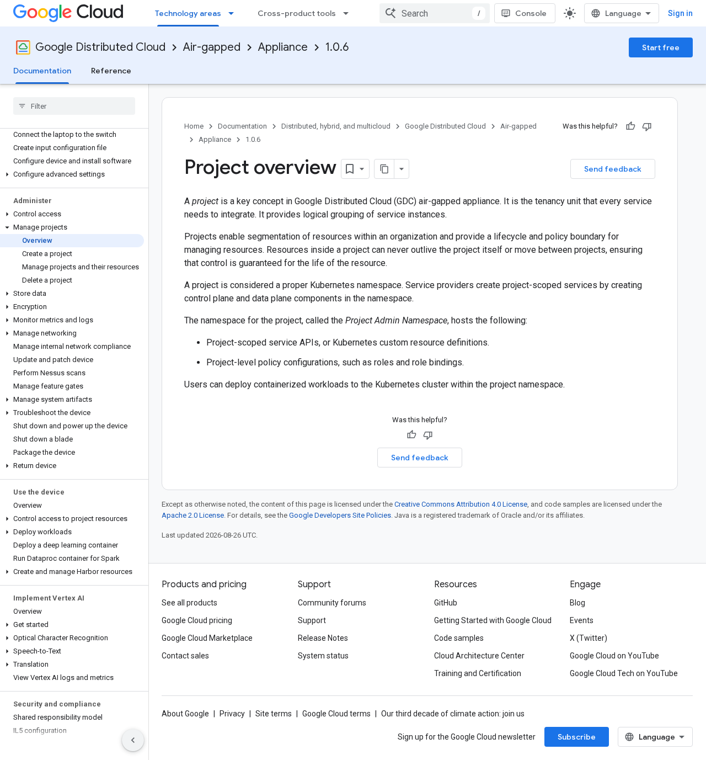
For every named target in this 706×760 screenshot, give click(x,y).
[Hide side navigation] (133, 740)
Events (581, 620)
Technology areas (188, 13)
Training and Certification (477, 673)
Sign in (680, 13)
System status (323, 655)
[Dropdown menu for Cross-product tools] (349, 13)
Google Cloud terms (336, 713)
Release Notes (323, 638)
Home (194, 126)
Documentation (42, 71)
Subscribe (577, 737)
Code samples (459, 638)
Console (531, 13)
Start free (661, 47)
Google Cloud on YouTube (614, 655)
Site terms (273, 713)
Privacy (232, 713)
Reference (111, 71)
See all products (189, 602)
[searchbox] (74, 106)
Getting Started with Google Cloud (493, 620)
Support (312, 620)
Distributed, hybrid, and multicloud (336, 126)
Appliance (283, 47)
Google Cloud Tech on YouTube (624, 673)
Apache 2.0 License (193, 515)
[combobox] (434, 13)
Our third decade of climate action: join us (453, 713)
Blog (577, 602)
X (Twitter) (588, 638)
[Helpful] (630, 126)
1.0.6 (337, 47)
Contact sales (185, 655)
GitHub (445, 602)
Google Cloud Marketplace (207, 638)
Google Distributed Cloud (100, 47)
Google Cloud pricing (197, 620)
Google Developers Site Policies (340, 515)
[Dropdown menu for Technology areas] (234, 13)
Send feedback (612, 169)
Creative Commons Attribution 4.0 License (460, 504)
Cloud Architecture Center (479, 655)
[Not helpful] (647, 126)
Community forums (332, 602)
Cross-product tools (297, 13)
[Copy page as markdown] (384, 169)
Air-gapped (211, 47)
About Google (185, 713)
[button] (72, 174)
